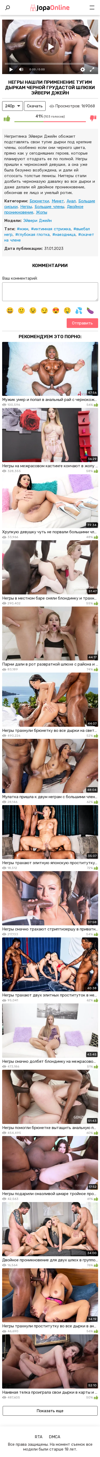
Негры (26, 206)
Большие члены (49, 206)
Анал (71, 201)
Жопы (41, 212)
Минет (58, 201)
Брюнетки (39, 201)
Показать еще (50, 1410)
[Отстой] (93, 118)
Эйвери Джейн (37, 220)
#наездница (63, 234)
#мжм (22, 229)
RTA (38, 1436)
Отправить (82, 323)
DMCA (54, 1436)
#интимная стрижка (51, 229)
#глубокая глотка (32, 234)
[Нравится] (7, 118)
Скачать (35, 106)
